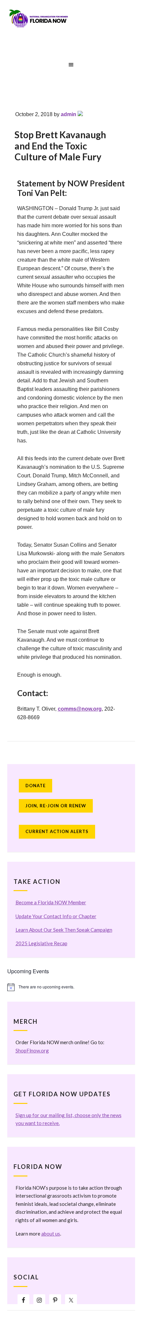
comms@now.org (80, 709)
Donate (35, 785)
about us (50, 1234)
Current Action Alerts (57, 831)
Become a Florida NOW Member (51, 902)
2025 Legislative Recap (41, 943)
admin (68, 114)
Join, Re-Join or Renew (55, 805)
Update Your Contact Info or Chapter (56, 916)
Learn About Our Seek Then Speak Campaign (64, 930)
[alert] (71, 987)
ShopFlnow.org (32, 1050)
